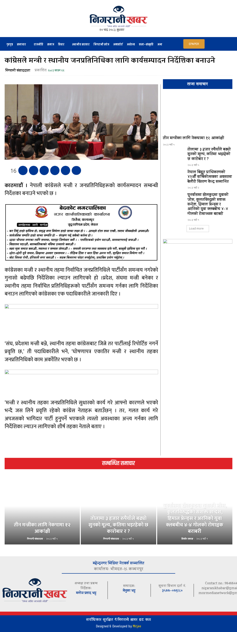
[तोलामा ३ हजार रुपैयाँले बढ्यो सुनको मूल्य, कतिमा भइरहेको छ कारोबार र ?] (173, 156)
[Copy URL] (65, 170)
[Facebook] (23, 170)
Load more (196, 228)
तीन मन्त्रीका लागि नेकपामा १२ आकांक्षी (193, 138)
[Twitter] (33, 170)
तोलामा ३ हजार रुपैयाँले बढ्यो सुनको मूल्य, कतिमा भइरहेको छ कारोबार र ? (209, 155)
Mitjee (137, 626)
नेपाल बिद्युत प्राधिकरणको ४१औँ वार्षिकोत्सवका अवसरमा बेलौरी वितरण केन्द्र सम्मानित (209, 177)
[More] (76, 170)
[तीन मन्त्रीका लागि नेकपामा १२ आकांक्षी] (197, 114)
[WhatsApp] (54, 170)
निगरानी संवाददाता (17, 71)
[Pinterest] (44, 170)
